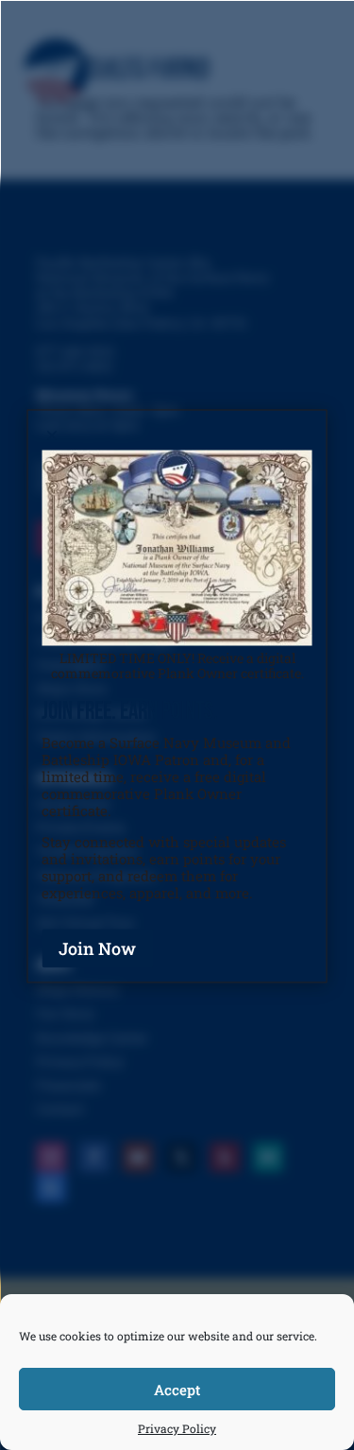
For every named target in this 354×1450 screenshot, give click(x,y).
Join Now (97, 947)
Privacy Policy (177, 1428)
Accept (177, 1389)
